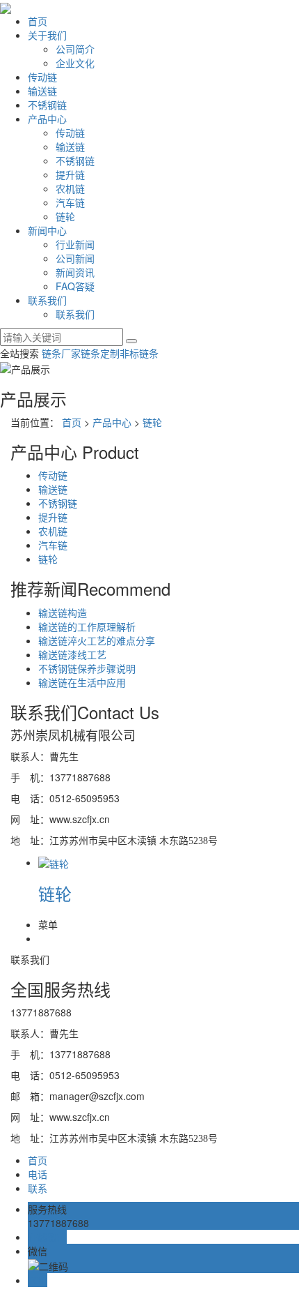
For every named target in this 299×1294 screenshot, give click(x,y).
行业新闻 (75, 244)
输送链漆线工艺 (72, 654)
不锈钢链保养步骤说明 (87, 668)
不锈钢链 (47, 105)
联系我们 (47, 300)
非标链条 (139, 353)
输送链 (42, 91)
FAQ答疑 (75, 286)
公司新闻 (75, 258)
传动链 (42, 77)
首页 (37, 21)
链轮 (65, 216)
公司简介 (75, 49)
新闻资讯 (75, 272)
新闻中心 (47, 230)
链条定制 (100, 353)
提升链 (70, 174)
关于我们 (47, 35)
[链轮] (53, 862)
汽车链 (70, 202)
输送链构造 (62, 612)
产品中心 (47, 119)
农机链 (70, 188)
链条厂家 (61, 353)
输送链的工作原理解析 (87, 626)
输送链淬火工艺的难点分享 (96, 640)
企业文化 (75, 63)
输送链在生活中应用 (82, 682)
